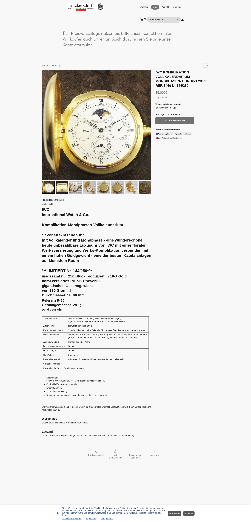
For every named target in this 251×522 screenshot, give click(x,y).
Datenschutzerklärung (72, 519)
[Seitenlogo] (85, 7)
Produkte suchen (96, 455)
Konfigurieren (107, 519)
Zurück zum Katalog (51, 65)
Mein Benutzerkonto (115, 456)
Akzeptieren (174, 513)
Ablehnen (188, 513)
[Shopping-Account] (182, 19)
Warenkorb (155, 455)
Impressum (91, 519)
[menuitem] (203, 65)
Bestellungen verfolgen (135, 456)
